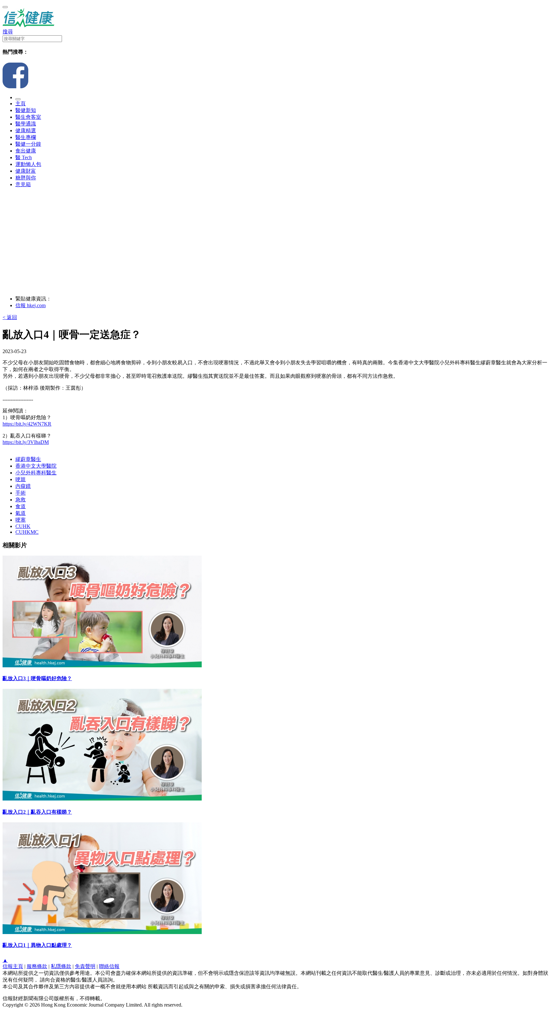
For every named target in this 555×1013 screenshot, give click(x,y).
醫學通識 (25, 123)
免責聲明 (85, 966)
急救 (20, 499)
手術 (20, 493)
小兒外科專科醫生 (36, 472)
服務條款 (37, 966)
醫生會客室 (28, 117)
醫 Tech (23, 157)
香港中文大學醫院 (36, 466)
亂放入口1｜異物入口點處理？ (37, 945)
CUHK (23, 526)
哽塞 (20, 520)
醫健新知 (25, 110)
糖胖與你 (25, 177)
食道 (20, 506)
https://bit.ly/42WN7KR (27, 424)
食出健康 (25, 150)
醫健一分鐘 (28, 144)
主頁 (20, 103)
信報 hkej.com (30, 305)
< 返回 (10, 317)
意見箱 (23, 184)
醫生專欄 (25, 137)
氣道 (20, 513)
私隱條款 (61, 966)
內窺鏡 (23, 486)
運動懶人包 (28, 164)
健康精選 (25, 130)
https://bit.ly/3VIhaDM (26, 442)
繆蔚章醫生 (28, 459)
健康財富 (25, 171)
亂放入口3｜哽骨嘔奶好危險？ (37, 678)
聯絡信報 (109, 966)
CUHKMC (27, 532)
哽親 (20, 479)
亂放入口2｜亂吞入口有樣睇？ (37, 812)
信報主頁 (13, 966)
